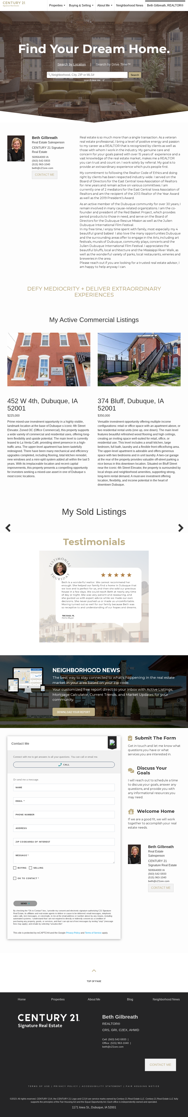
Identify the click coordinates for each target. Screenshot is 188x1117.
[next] (171, 602)
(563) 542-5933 (41, 160)
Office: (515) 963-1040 (115, 1043)
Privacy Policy (73, 933)
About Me (105, 7)
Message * (22, 855)
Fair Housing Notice (143, 1086)
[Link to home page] (16, 5)
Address (21, 828)
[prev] (16, 602)
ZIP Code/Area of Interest (33, 842)
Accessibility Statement (102, 1086)
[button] (74, 712)
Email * (20, 801)
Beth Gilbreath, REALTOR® (165, 5)
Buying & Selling (82, 7)
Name (19, 787)
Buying (22, 868)
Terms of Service (93, 933)
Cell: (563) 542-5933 (114, 1039)
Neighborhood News (129, 5)
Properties (58, 7)
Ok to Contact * (28, 878)
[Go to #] (94, 970)
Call (66, 765)
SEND (24, 903)
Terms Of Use (39, 1086)
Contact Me (44, 174)
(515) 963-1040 (41, 164)
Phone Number (25, 815)
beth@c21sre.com (42, 168)
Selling (38, 868)
